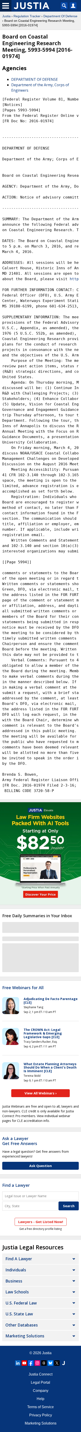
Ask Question (40, 1165)
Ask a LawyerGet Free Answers (19, 1141)
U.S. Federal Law (21, 1303)
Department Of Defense (60, 16)
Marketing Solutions (24, 1336)
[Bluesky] (50, 1363)
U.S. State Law (19, 1314)
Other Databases (21, 1325)
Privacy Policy (40, 1415)
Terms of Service (40, 1407)
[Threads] (44, 1363)
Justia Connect (40, 1374)
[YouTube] (24, 1363)
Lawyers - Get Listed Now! (40, 1221)
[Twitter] (57, 1363)
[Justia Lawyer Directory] (63, 1363)
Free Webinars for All (23, 987)
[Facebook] (31, 1363)
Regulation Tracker (27, 16)
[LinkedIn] (17, 1363)
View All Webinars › (41, 1093)
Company (40, 1391)
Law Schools (17, 1292)
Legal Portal (40, 1382)
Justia (6, 16)
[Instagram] (37, 1363)
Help (40, 1399)
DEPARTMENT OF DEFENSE (34, 79)
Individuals (15, 1270)
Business (13, 1281)
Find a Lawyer (16, 1185)
